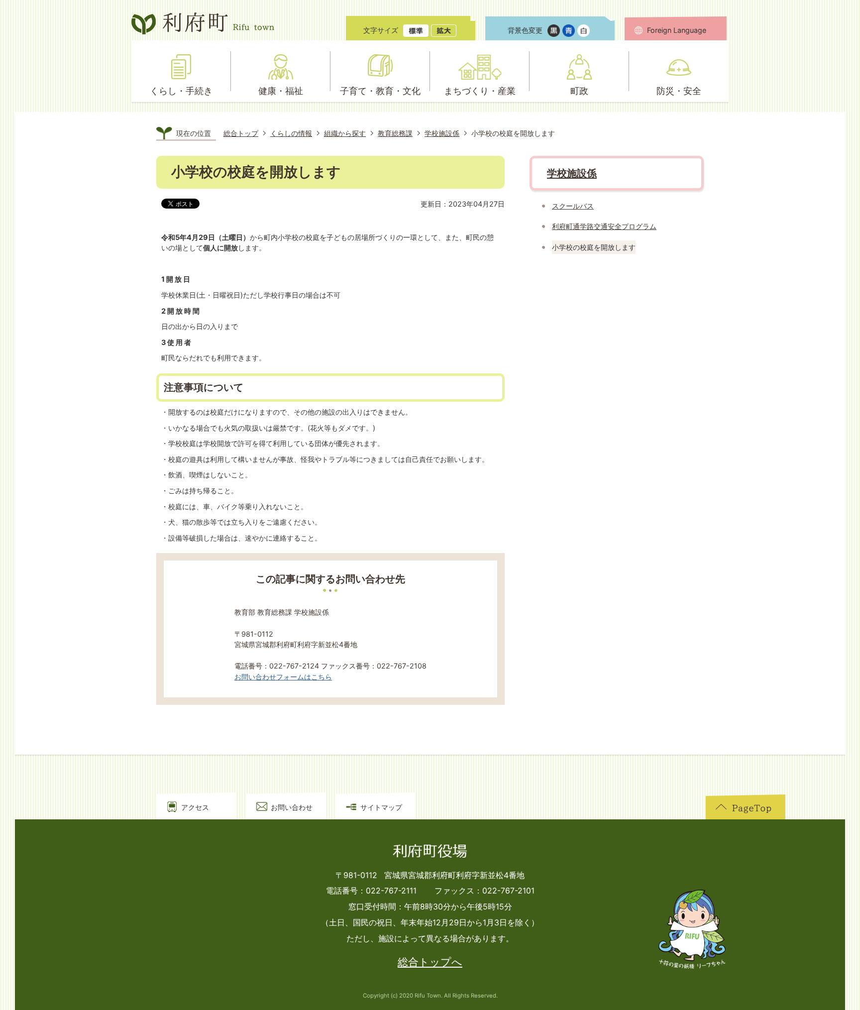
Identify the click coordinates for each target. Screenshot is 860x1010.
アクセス (195, 807)
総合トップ (240, 133)
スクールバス (573, 206)
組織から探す (345, 133)
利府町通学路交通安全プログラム (604, 226)
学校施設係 (442, 133)
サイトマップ (381, 807)
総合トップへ (430, 961)
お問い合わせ (292, 807)
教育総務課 (395, 133)
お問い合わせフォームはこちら (283, 677)
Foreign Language (676, 30)
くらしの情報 (291, 133)
